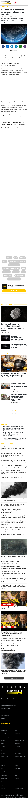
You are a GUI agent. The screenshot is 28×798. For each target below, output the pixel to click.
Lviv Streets (17, 737)
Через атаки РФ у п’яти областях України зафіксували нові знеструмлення (13, 434)
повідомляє (8, 63)
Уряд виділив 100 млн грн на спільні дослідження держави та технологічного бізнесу (13, 586)
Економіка (3, 772)
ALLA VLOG (16, 760)
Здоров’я (16, 765)
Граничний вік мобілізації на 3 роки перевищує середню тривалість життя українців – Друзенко (19, 397)
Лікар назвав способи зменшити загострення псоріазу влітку (11, 644)
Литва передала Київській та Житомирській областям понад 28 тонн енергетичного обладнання (13, 573)
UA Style (3, 753)
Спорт (15, 785)
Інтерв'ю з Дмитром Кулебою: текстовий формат (14, 607)
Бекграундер (17, 733)
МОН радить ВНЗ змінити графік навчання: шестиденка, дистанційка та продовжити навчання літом (19, 386)
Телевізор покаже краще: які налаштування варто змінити (10, 562)
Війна (2, 768)
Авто (15, 781)
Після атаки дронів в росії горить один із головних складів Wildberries (14, 439)
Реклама (3, 702)
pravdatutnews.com (17, 128)
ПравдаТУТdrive (4, 756)
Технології (16, 778)
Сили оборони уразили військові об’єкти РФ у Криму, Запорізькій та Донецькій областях (13, 671)
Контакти (6, 723)
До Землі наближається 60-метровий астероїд (17, 337)
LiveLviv (2, 760)
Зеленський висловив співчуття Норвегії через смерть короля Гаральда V (13, 639)
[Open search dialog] (20, 2)
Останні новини (7, 444)
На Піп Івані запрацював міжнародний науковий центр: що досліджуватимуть (13, 516)
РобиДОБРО (17, 746)
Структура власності (5, 712)
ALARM (2, 743)
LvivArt (15, 730)
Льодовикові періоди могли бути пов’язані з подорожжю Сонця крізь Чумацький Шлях (12, 510)
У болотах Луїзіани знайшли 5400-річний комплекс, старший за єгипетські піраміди (14, 461)
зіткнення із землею (14, 264)
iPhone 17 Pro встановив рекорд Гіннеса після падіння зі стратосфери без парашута (13, 529)
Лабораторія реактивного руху (11, 268)
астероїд (9, 257)
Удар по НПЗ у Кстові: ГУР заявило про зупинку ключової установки (13, 557)
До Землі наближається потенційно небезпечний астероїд (19, 346)
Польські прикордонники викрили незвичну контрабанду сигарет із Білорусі (14, 466)
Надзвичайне (4, 778)
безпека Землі (7, 275)
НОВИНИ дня (4, 730)
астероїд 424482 (19, 275)
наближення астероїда (14, 278)
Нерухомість (4, 785)
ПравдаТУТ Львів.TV (18, 788)
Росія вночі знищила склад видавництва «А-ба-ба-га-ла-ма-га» (13, 649)
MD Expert (3, 733)
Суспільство (17, 768)
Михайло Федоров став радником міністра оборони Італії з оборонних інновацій (12, 455)
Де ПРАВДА (3, 750)
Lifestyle (4, 6)
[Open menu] (25, 2)
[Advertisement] (14, 88)
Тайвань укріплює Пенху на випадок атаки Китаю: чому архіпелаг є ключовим (13, 535)
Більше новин (14, 678)
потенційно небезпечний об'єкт (17, 261)
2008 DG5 (22, 257)
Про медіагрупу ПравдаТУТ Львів (8, 705)
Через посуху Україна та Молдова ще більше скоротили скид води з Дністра (13, 449)
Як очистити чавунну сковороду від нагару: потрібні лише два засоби (13, 376)
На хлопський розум (19, 740)
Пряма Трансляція (5, 715)
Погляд (16, 772)
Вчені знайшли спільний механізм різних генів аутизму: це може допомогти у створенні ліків (13, 522)
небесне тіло (6, 271)
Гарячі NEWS (17, 743)
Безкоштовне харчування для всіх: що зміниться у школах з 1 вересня (13, 504)
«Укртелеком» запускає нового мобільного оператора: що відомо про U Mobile (13, 472)
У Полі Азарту (17, 753)
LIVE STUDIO (4, 746)
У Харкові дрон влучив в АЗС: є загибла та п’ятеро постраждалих (14, 499)
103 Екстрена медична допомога (6, 738)
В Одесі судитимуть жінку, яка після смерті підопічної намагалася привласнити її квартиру (14, 580)
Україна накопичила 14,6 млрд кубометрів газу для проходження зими (13, 567)
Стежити (14, 291)
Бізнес (15, 775)
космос (4, 261)
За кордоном (4, 775)
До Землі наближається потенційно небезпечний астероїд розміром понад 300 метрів (12, 327)
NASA (15, 257)
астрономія (16, 271)
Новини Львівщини (5, 781)
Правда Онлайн (17, 750)
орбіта (23, 271)
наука (23, 268)
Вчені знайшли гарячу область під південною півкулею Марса (11, 478)
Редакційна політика (5, 708)
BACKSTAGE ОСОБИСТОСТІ (20, 756)
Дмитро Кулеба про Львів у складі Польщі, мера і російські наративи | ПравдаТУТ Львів (12, 633)
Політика (3, 765)
